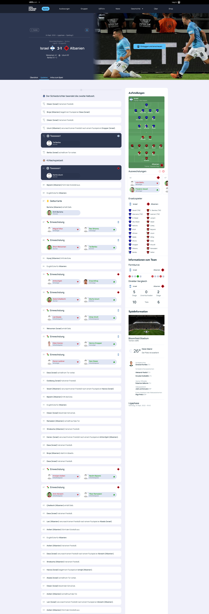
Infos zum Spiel (56, 78)
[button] (137, 9)
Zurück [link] (35, 30)
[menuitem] (48, 9)
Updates (44, 78)
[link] (46, 9)
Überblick (34, 78)
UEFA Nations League (32, 9)
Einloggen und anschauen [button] (151, 46)
